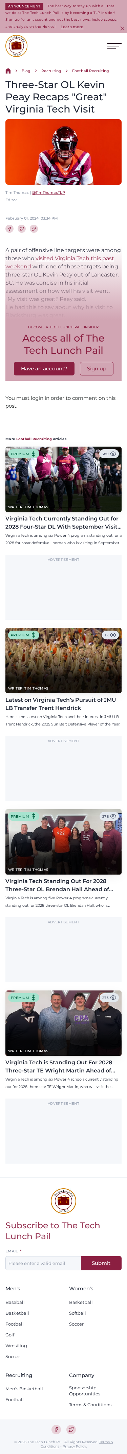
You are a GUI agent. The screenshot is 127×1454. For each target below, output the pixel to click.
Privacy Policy (74, 1446)
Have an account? (44, 368)
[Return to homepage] (16, 46)
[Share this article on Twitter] (22, 229)
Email (11, 1251)
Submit (101, 1263)
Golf (9, 1334)
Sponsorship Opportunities (84, 1390)
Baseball (15, 1302)
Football (14, 1324)
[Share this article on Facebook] (9, 229)
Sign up (96, 368)
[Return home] (8, 71)
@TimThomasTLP (48, 192)
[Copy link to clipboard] (34, 229)
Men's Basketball (24, 1388)
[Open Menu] (114, 46)
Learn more (72, 26)
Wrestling (16, 1345)
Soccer (12, 1356)
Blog (26, 70)
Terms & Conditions (90, 1404)
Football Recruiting (90, 70)
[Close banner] (122, 28)
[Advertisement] (63, 591)
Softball (77, 1313)
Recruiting (51, 70)
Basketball (17, 1313)
